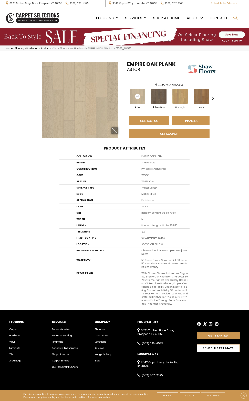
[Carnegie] (180, 96)
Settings (213, 395)
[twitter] (205, 324)
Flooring (19, 48)
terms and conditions (76, 397)
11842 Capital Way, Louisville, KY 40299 (134, 3)
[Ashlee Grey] (158, 96)
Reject (190, 395)
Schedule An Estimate (224, 3)
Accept (167, 395)
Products (46, 48)
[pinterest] (217, 324)
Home (9, 48)
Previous (125, 93)
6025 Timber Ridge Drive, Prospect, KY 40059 (35, 3)
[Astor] (137, 96)
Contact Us (149, 120)
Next (212, 93)
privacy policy (48, 397)
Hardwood (32, 48)
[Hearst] (201, 96)
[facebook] (199, 324)
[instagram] (210, 324)
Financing (191, 120)
